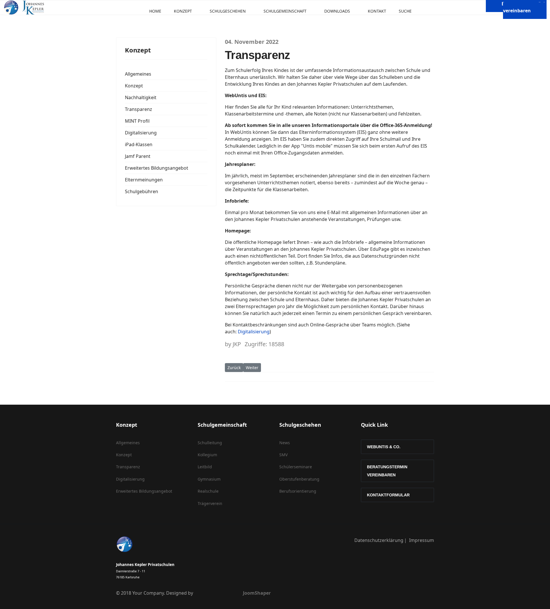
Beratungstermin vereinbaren (387, 471)
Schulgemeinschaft (285, 11)
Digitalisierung (141, 133)
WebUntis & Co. (383, 446)
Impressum (421, 540)
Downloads (337, 11)
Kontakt (377, 11)
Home (155, 11)
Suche (405, 11)
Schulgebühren (141, 191)
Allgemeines (138, 74)
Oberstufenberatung (299, 479)
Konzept (183, 11)
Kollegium (207, 454)
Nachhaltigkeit (140, 97)
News (284, 442)
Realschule (208, 491)
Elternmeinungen (144, 180)
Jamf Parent (137, 156)
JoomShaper (257, 593)
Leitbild (205, 466)
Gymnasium (209, 479)
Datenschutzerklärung (378, 540)
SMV (283, 454)
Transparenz (138, 109)
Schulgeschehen (228, 11)
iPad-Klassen (138, 144)
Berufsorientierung (297, 491)
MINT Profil (137, 121)
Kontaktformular (388, 495)
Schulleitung (210, 442)
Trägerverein (210, 503)
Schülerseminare (295, 466)
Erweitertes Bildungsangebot (156, 168)
